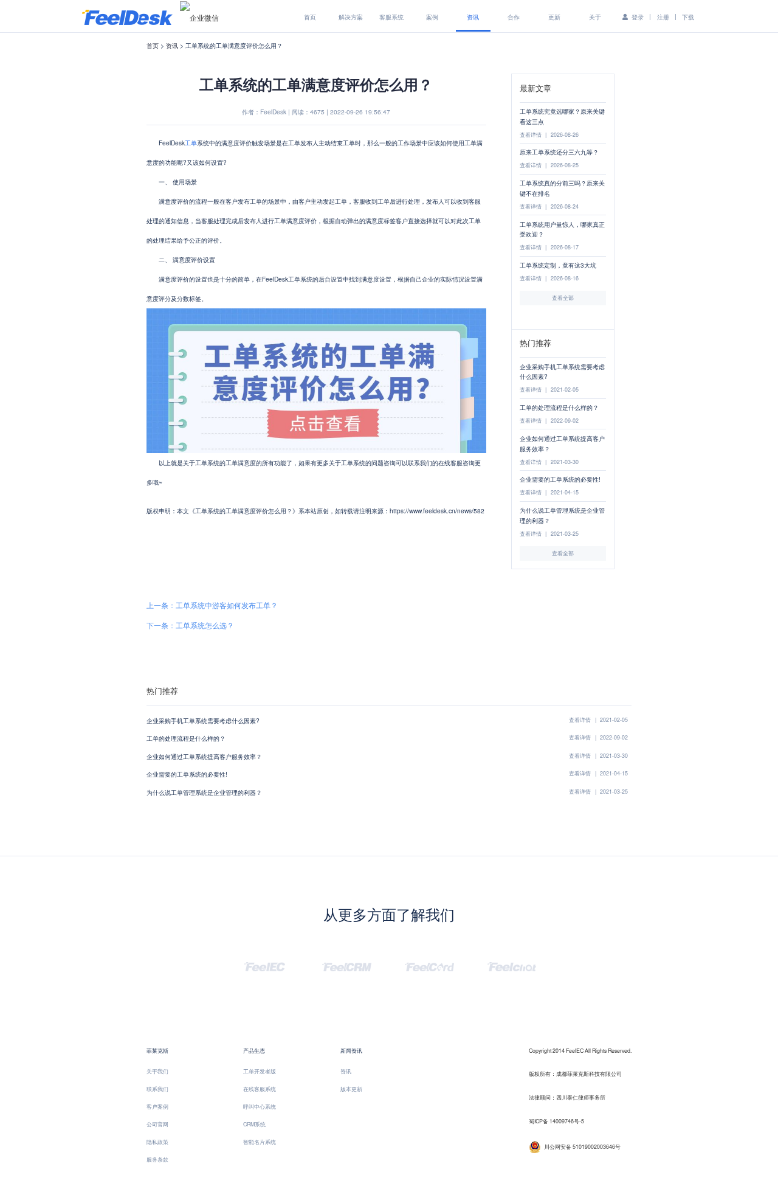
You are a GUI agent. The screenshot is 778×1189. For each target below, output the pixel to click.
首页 (310, 16)
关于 (595, 16)
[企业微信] (199, 17)
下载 (688, 16)
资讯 (473, 16)
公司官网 (157, 1124)
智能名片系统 (259, 1142)
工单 (191, 142)
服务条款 (157, 1159)
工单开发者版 (259, 1071)
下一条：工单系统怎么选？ (190, 625)
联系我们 (157, 1089)
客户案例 (157, 1107)
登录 (638, 16)
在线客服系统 (259, 1089)
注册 (663, 16)
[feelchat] (512, 965)
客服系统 (391, 16)
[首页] (127, 16)
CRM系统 (254, 1124)
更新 (554, 16)
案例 (432, 16)
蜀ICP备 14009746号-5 (556, 1121)
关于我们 (157, 1071)
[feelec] (264, 965)
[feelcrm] (346, 965)
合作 (514, 16)
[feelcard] (429, 965)
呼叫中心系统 (259, 1107)
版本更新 (351, 1089)
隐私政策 (157, 1142)
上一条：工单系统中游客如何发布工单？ (212, 605)
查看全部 (563, 298)
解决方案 (351, 16)
